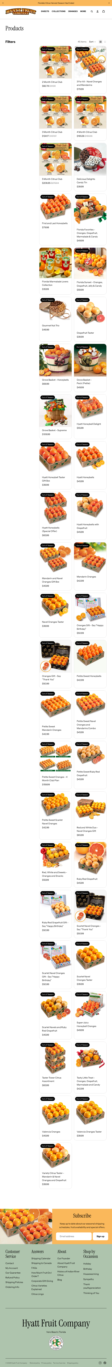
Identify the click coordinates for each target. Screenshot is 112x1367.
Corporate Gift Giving (42, 1281)
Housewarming (91, 1274)
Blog (59, 1279)
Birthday (87, 1268)
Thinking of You (91, 1293)
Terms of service (59, 1363)
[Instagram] (100, 1363)
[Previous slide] (3, 3)
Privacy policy (46, 1363)
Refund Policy (12, 1277)
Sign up (100, 1236)
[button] (92, 42)
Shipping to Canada (41, 1263)
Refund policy (35, 1363)
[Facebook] (105, 1363)
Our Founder (63, 1258)
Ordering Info (12, 1287)
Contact (9, 1263)
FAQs (34, 1268)
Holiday (87, 1263)
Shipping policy (72, 1363)
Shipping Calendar (41, 1258)
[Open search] (92, 11)
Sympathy (88, 1279)
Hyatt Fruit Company (19, 1363)
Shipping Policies (14, 1282)
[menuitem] (83, 11)
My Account (11, 1268)
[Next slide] (109, 3)
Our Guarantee (12, 1272)
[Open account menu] (98, 11)
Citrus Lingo (37, 1294)
